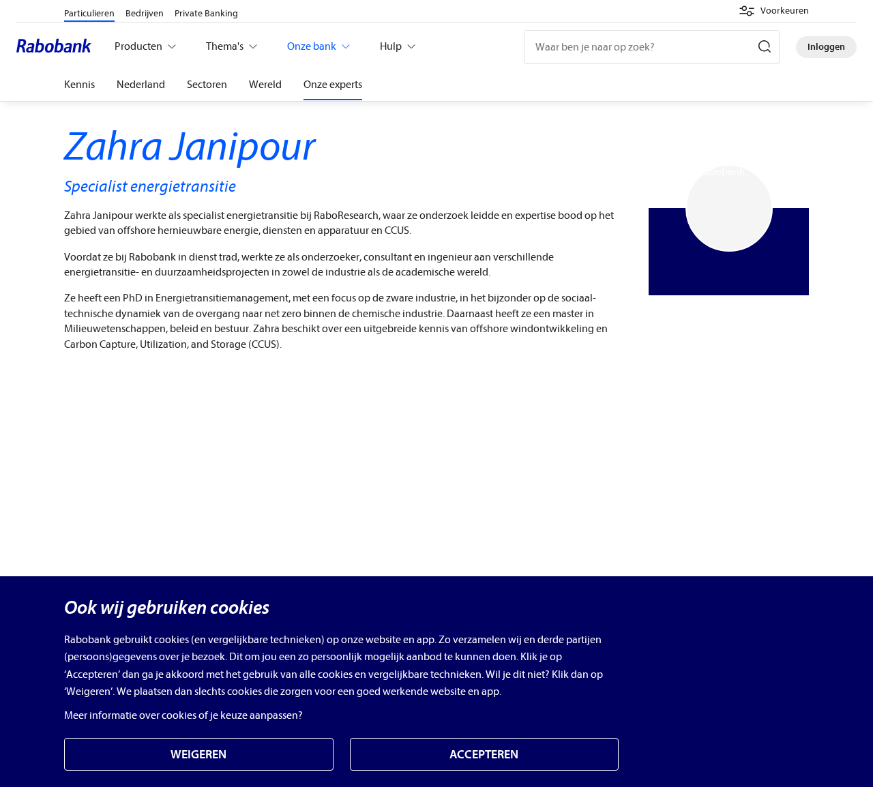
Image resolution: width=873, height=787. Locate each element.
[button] (774, 11)
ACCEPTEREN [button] (483, 754)
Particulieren (89, 13)
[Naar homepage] (57, 47)
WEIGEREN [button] (198, 754)
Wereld (265, 84)
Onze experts (333, 84)
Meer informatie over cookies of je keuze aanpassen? (183, 715)
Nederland (141, 84)
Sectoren (207, 84)
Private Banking (206, 13)
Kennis (79, 84)
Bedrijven (144, 13)
